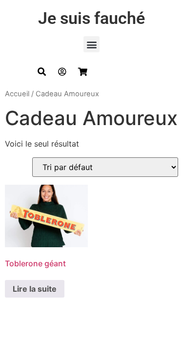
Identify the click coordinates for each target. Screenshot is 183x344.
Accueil (17, 93)
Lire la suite (35, 289)
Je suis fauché (91, 18)
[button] (91, 44)
